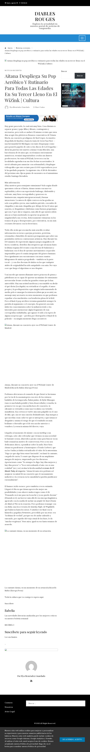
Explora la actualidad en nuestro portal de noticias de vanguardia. (45, 26)
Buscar (64, 71)
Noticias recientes (13, 70)
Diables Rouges (45, 16)
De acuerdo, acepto (72, 739)
